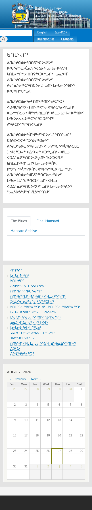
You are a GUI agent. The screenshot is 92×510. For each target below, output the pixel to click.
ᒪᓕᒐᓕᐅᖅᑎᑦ (19, 275)
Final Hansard (47, 221)
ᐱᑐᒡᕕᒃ (15, 348)
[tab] (20, 221)
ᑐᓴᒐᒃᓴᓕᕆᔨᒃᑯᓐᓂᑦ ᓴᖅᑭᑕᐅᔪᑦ (32, 301)
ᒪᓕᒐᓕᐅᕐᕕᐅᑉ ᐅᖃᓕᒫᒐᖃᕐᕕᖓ (33, 312)
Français (67, 39)
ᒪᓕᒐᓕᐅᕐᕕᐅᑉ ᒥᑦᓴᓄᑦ (25, 327)
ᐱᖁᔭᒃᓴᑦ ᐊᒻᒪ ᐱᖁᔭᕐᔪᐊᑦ (28, 286)
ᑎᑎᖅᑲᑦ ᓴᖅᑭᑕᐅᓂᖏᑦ (26, 291)
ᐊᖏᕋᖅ (16, 270)
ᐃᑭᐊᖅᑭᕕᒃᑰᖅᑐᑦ (22, 354)
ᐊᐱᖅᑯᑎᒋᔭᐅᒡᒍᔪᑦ (23, 338)
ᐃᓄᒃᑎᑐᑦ (61, 32)
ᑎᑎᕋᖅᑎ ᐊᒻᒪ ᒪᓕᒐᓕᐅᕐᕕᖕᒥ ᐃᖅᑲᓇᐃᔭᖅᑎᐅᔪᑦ (43, 343)
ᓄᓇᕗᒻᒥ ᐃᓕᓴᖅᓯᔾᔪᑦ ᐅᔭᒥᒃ (29, 322)
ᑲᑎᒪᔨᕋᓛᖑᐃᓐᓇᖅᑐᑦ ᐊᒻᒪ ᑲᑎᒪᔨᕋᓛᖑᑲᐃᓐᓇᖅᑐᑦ (45, 307)
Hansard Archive (24, 231)
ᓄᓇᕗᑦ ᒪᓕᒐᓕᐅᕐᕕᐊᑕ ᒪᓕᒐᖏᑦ (32, 333)
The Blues (19, 221)
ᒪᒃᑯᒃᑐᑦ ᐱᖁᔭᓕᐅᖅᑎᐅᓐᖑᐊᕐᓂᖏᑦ (35, 317)
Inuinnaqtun (45, 39)
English (42, 32)
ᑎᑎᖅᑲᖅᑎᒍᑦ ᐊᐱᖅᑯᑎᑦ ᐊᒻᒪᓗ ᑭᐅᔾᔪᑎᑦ (38, 296)
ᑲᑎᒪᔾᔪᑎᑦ (17, 281)
